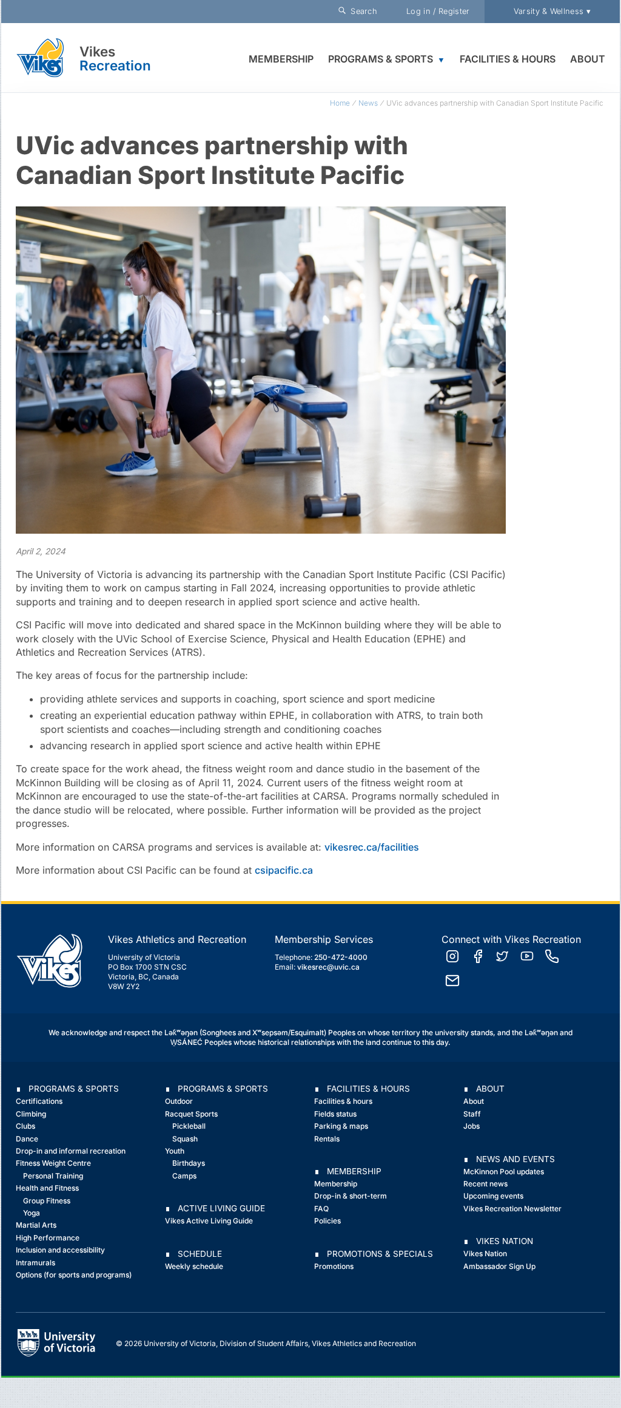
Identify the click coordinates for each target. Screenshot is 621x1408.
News (368, 102)
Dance (27, 1138)
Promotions (334, 1266)
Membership (281, 59)
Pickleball (189, 1126)
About (587, 59)
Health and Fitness (47, 1187)
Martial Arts (36, 1224)
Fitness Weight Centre (53, 1163)
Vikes (97, 51)
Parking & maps (341, 1126)
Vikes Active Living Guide (209, 1220)
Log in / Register (437, 11)
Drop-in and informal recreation (71, 1150)
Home (340, 102)
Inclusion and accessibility (60, 1249)
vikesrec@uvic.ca (328, 966)
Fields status (335, 1113)
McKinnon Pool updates (503, 1171)
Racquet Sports (191, 1113)
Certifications (39, 1101)
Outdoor (179, 1101)
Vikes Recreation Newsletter (512, 1208)
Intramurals (35, 1262)
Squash (185, 1138)
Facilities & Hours (508, 59)
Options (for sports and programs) (74, 1274)
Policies (327, 1220)
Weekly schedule (194, 1266)
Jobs (471, 1126)
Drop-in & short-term (350, 1195)
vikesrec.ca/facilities (371, 847)
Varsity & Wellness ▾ (552, 11)
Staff (472, 1113)
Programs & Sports (380, 59)
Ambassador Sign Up (499, 1266)
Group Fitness (46, 1200)
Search (362, 11)
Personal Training (53, 1175)
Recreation (115, 65)
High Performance (47, 1237)
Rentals (327, 1138)
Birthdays (188, 1163)
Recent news (485, 1183)
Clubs (25, 1126)
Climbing (31, 1113)
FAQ (321, 1208)
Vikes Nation (485, 1253)
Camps (184, 1175)
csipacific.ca (284, 870)
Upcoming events (493, 1195)
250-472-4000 (341, 957)
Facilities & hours (343, 1101)
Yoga (31, 1212)
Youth (174, 1150)
